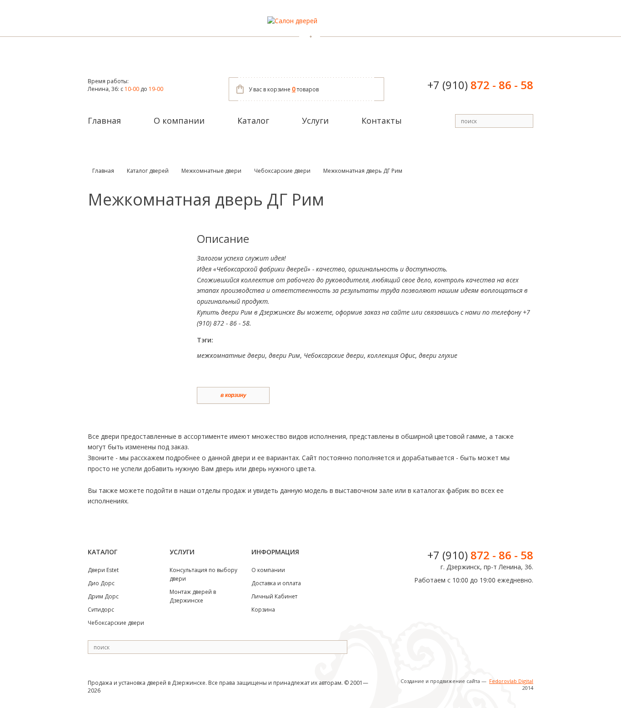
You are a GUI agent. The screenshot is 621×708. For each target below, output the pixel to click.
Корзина (263, 609)
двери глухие (438, 355)
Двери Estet (103, 570)
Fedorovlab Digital (511, 681)
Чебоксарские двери (282, 171)
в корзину (233, 395)
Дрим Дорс (103, 596)
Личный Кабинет (274, 596)
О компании (179, 120)
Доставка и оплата (276, 583)
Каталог (253, 120)
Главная (104, 120)
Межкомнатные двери (211, 171)
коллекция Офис (391, 355)
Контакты (381, 120)
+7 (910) (480, 84)
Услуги (315, 120)
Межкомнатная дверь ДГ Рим (362, 171)
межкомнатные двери (231, 355)
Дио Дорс (101, 583)
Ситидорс (101, 609)
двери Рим (284, 355)
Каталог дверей (148, 171)
